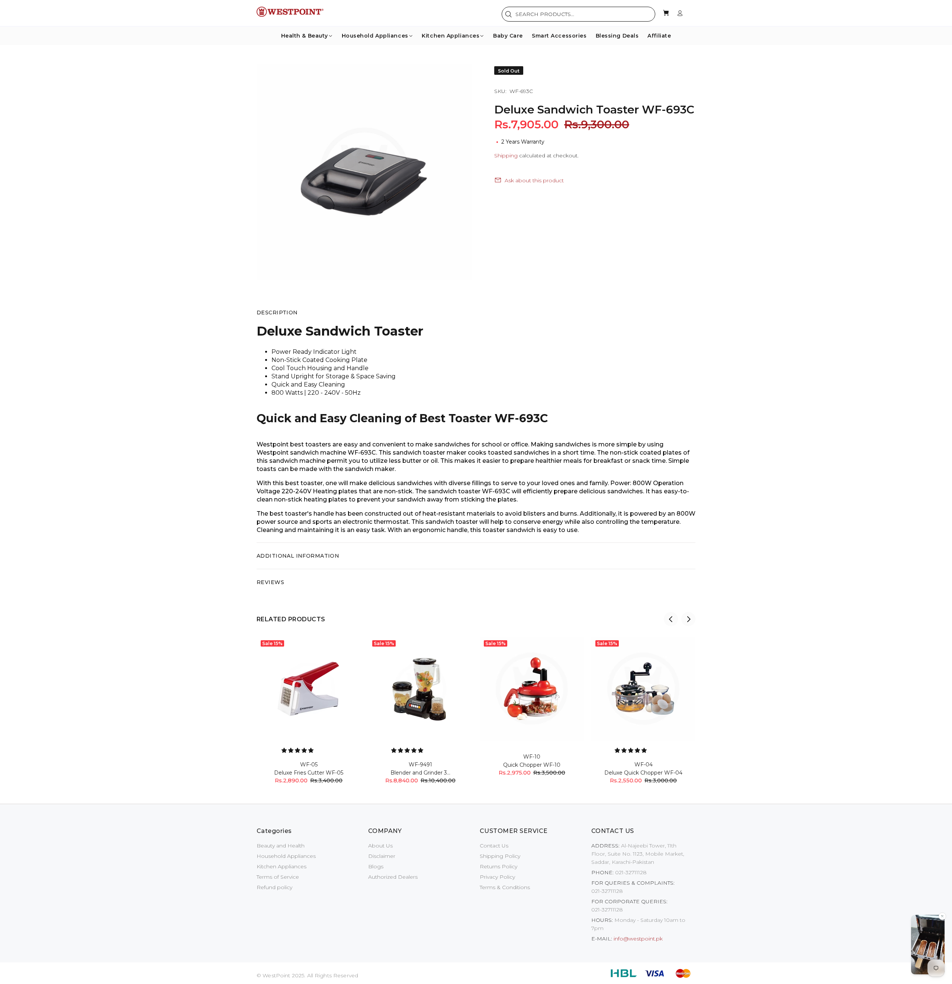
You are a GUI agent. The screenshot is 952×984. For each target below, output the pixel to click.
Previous (671, 619)
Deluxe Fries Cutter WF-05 (308, 772)
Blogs (375, 866)
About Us (380, 845)
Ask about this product (534, 180)
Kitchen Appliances (281, 866)
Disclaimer (381, 856)
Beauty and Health (281, 845)
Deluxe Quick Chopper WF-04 (643, 772)
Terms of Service (278, 877)
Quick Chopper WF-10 (531, 765)
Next (688, 619)
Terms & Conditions (505, 887)
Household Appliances (286, 856)
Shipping (506, 155)
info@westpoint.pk (638, 938)
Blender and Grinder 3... (420, 772)
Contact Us (494, 845)
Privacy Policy (497, 877)
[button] (298, 750)
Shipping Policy (500, 856)
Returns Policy (498, 866)
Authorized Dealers (393, 877)
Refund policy (274, 887)
